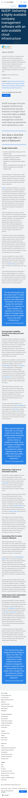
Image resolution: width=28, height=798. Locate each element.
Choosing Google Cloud (6, 695)
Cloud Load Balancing (7, 83)
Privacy (9, 788)
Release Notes (4, 737)
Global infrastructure (5, 704)
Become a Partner (5, 775)
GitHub (2, 745)
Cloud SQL (22, 81)
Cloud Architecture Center (6, 754)
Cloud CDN (16, 81)
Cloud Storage (16, 83)
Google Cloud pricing (5, 725)
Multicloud (3, 702)
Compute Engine (6, 365)
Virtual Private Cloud (16, 87)
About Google (4, 788)
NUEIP (3, 188)
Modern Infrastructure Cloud (7, 699)
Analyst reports (4, 708)
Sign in (24, 2)
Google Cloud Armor (10, 85)
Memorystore (7, 377)
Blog (2, 764)
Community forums (5, 733)
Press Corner (4, 779)
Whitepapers (4, 710)
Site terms (15, 788)
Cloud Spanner (11, 608)
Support (3, 735)
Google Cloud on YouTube (6, 771)
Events (2, 766)
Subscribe (23, 791)
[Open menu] (2, 2)
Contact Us (13, 6)
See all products (4, 716)
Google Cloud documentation (7, 750)
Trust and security (5, 697)
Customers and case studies (7, 706)
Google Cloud (10, 81)
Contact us (6, 95)
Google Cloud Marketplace (6, 723)
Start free (22, 6)
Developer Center (5, 758)
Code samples (4, 752)
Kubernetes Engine (19, 85)
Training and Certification (6, 756)
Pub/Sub (6, 612)
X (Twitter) (3, 768)
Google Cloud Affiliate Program (7, 777)
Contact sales (4, 727)
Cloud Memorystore (6, 87)
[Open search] (21, 2)
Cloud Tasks (13, 612)
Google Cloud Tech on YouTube (7, 773)
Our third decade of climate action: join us (11, 784)
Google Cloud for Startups (6, 720)
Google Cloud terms (22, 788)
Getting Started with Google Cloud (8, 747)
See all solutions (4, 718)
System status (4, 739)
